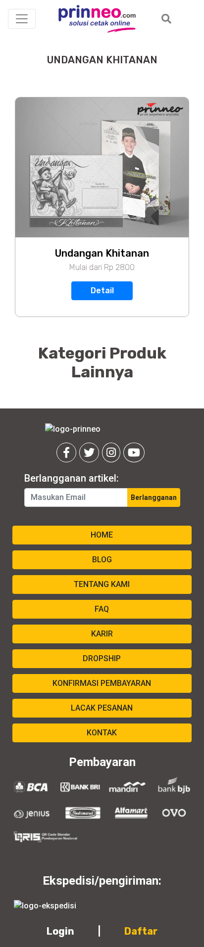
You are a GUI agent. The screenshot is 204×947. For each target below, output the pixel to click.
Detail (102, 290)
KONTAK (102, 732)
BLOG (102, 559)
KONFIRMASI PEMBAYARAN (101, 683)
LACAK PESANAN (102, 708)
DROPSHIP (102, 658)
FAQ (102, 609)
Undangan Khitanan (102, 253)
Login (60, 931)
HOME (102, 535)
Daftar (140, 931)
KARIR (102, 633)
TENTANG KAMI (102, 584)
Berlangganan (154, 497)
